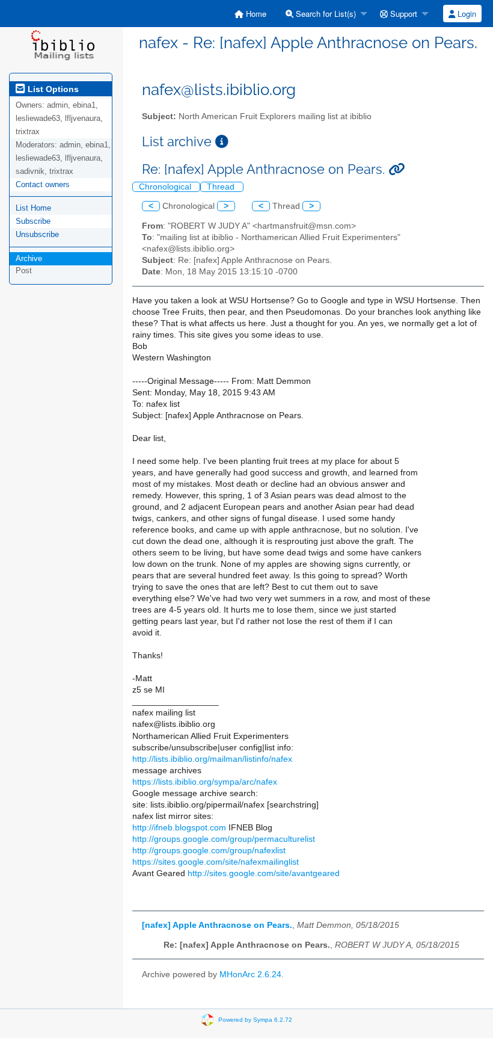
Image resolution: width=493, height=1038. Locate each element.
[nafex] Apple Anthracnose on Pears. (217, 925)
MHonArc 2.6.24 (250, 974)
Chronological (166, 186)
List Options (52, 89)
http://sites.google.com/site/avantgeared (264, 873)
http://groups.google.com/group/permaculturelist (223, 839)
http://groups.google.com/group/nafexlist (209, 850)
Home (254, 13)
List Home (33, 207)
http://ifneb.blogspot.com (179, 827)
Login (465, 13)
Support (402, 13)
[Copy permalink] (396, 169)
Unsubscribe (37, 234)
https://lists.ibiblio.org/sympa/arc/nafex (204, 781)
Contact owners (43, 184)
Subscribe (33, 221)
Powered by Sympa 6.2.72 (255, 1019)
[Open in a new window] (221, 141)
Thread (222, 186)
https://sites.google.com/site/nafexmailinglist (215, 862)
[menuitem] (250, 13)
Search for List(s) (324, 13)
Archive (29, 258)
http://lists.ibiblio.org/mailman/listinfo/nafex (212, 759)
